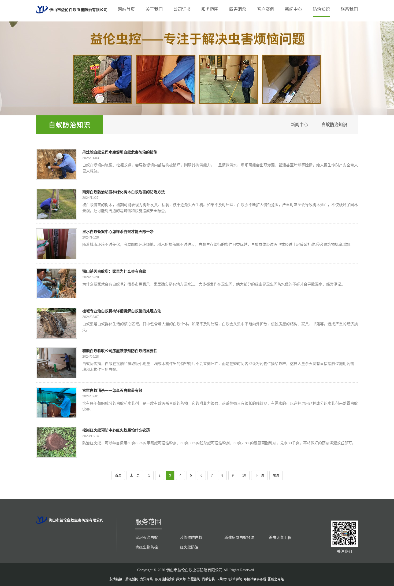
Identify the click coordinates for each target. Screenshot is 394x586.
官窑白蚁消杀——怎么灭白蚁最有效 (112, 390)
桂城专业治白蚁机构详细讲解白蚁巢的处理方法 (121, 310)
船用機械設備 (164, 579)
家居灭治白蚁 (146, 537)
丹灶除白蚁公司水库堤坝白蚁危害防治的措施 (119, 152)
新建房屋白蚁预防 (239, 537)
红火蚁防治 (189, 547)
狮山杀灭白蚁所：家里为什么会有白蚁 (114, 271)
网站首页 (126, 9)
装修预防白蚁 (191, 537)
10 (244, 475)
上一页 (135, 475)
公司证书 (182, 9)
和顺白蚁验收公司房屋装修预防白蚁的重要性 (119, 350)
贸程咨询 (193, 579)
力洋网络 (146, 579)
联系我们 (349, 9)
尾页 (276, 475)
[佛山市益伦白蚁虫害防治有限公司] (71, 9)
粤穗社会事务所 (255, 579)
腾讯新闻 (131, 579)
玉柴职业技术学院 (229, 579)
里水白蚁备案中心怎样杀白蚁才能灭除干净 (118, 231)
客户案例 (265, 9)
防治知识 (321, 9)
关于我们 (154, 9)
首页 (118, 475)
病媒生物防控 (146, 547)
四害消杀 (237, 9)
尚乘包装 (208, 579)
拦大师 (181, 579)
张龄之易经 (276, 579)
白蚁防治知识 (70, 124)
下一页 (259, 475)
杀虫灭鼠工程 (280, 537)
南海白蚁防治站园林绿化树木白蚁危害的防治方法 (123, 191)
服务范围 (209, 9)
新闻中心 (293, 9)
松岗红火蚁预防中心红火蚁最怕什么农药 (116, 430)
